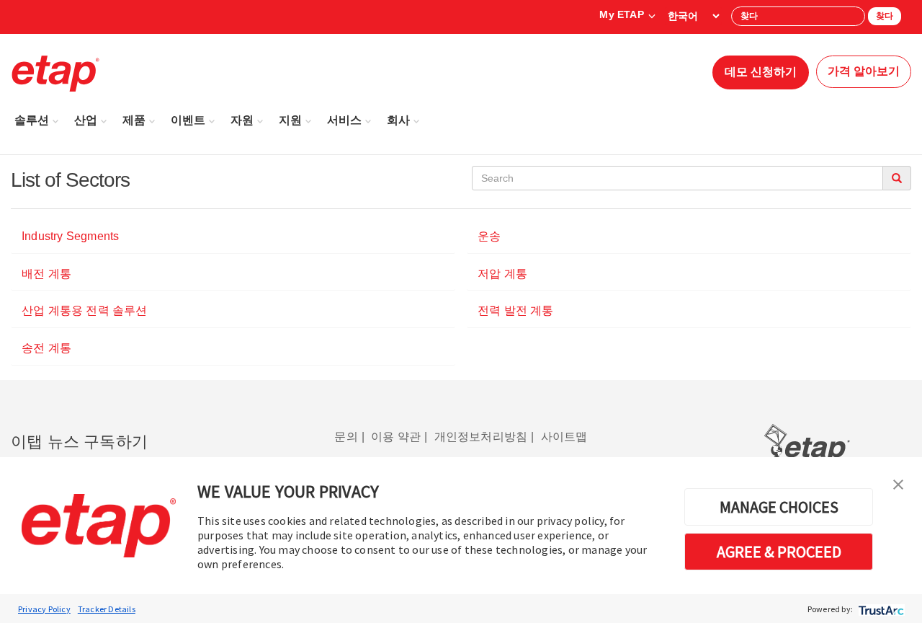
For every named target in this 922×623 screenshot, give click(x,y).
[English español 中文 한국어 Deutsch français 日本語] (693, 16)
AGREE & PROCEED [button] (779, 552)
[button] (898, 483)
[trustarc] (880, 609)
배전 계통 (46, 274)
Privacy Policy (44, 609)
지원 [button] (290, 120)
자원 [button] (242, 120)
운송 (489, 236)
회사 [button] (398, 120)
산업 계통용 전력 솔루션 (85, 310)
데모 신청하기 (761, 72)
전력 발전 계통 (516, 310)
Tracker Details (106, 609)
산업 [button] (85, 120)
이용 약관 (396, 436)
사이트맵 (564, 436)
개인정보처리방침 (481, 436)
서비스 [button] (344, 120)
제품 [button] (134, 120)
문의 (345, 436)
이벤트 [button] (188, 120)
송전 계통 (46, 348)
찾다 (884, 16)
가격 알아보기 (864, 71)
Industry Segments (70, 236)
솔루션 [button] (31, 120)
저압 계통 (502, 274)
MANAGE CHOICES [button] (779, 507)
